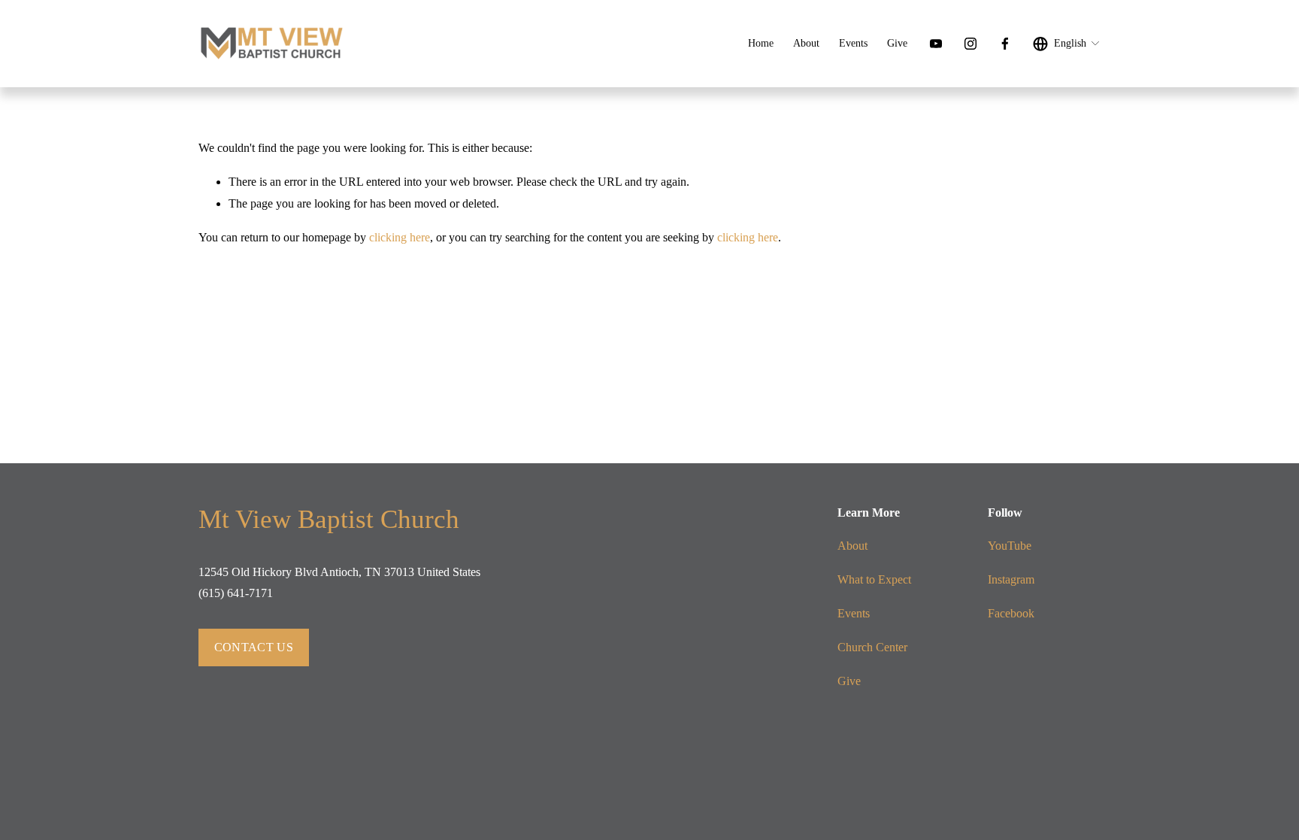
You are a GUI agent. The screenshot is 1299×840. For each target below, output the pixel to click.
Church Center (872, 647)
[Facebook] (1005, 43)
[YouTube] (935, 43)
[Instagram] (970, 43)
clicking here (399, 237)
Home (761, 43)
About (806, 43)
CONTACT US (253, 647)
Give (897, 43)
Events (853, 43)
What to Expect (874, 579)
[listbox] (1067, 43)
